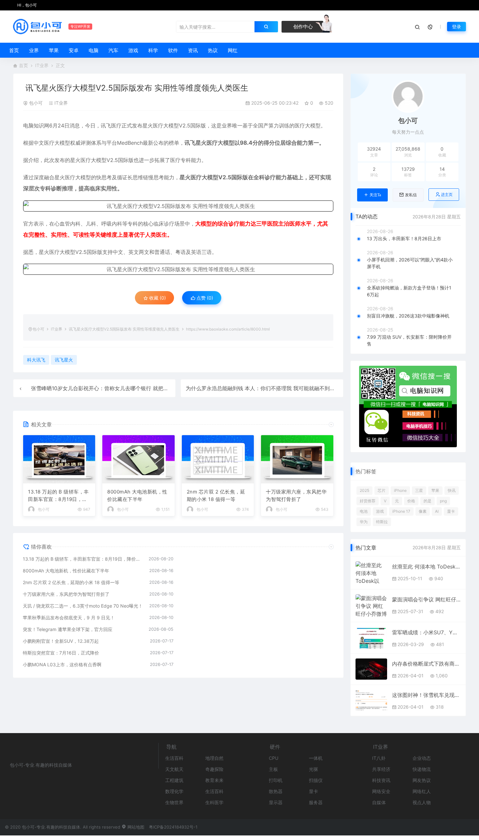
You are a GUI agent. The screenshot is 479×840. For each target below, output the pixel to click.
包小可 (36, 103)
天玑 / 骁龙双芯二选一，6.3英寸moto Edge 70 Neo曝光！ (83, 606)
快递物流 (422, 769)
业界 (34, 50)
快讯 (452, 490)
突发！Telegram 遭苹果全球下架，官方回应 (67, 629)
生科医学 (214, 802)
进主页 (447, 194)
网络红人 (422, 791)
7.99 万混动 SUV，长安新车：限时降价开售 (409, 340)
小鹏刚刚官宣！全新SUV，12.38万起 (61, 641)
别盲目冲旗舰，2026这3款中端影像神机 (408, 315)
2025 (364, 490)
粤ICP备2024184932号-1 (173, 827)
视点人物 (422, 802)
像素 (423, 511)
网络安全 (381, 791)
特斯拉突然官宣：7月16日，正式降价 (61, 653)
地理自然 (214, 758)
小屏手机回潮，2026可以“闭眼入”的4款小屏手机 (410, 263)
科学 (153, 50)
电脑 (93, 50)
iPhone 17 (401, 511)
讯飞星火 (195, 143)
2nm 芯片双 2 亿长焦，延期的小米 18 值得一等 (216, 495)
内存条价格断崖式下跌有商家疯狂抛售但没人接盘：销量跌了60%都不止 (426, 663)
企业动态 (422, 758)
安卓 (74, 50)
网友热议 (422, 780)
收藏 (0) (157, 298)
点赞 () (204, 298)
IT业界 (42, 65)
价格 (411, 500)
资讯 (193, 50)
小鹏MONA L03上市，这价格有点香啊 (62, 664)
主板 (273, 769)
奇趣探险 (214, 769)
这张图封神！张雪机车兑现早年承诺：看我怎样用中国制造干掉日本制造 (426, 695)
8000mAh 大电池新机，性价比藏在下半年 (137, 495)
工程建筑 (174, 780)
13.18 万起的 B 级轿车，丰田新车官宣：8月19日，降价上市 (58, 496)
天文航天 (174, 769)
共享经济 (381, 769)
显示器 (276, 802)
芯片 (381, 490)
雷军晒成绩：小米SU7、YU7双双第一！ (426, 632)
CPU (273, 758)
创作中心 (302, 26)
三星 (419, 490)
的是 (427, 500)
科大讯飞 (36, 359)
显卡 (451, 511)
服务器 (316, 802)
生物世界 (174, 802)
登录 (456, 26)
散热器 (276, 791)
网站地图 (135, 827)
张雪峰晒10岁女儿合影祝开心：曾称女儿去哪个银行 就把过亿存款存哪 (113, 388)
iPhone (400, 490)
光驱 (313, 769)
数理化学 (174, 791)
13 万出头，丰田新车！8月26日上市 (404, 238)
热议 (213, 50)
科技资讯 (381, 780)
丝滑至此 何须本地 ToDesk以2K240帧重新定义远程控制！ (426, 566)
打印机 (276, 780)
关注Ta (375, 195)
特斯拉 (382, 521)
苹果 (54, 50)
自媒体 (379, 802)
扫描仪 (316, 780)
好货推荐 (367, 500)
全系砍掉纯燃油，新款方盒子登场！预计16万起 (409, 291)
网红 (233, 50)
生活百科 (174, 758)
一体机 (316, 758)
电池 (364, 511)
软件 (173, 50)
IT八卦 (378, 758)
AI (437, 511)
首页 (14, 50)
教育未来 (214, 780)
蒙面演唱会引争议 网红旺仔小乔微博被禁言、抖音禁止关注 (426, 599)
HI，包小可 (26, 5)
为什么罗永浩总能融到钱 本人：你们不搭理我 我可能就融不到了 (260, 388)
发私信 (411, 195)
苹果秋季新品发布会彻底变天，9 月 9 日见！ (69, 617)
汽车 (113, 50)
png (443, 500)
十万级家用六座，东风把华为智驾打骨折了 (296, 495)
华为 (364, 521)
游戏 (133, 50)
